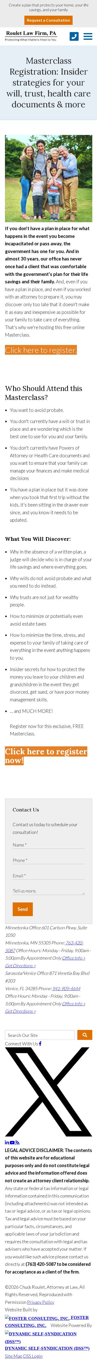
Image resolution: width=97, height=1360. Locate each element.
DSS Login (33, 1356)
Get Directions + (20, 965)
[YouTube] (12, 1142)
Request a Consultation (48, 20)
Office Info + (73, 958)
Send (23, 909)
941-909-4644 (66, 988)
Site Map (13, 1356)
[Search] (84, 1035)
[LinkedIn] (7, 1142)
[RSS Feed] (17, 1142)
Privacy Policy (40, 1302)
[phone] (74, 36)
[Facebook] (40, 1043)
